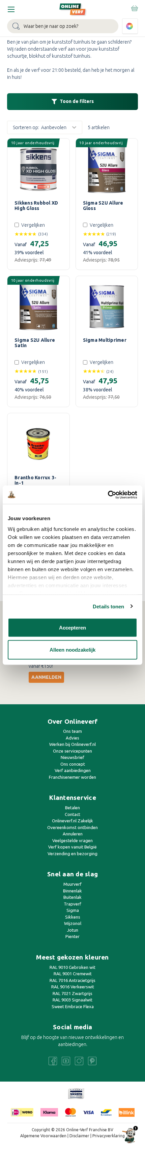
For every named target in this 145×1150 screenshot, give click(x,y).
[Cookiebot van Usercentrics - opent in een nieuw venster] (107, 494)
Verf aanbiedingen (73, 770)
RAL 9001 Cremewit (73, 973)
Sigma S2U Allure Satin (34, 342)
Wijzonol (72, 923)
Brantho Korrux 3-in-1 (35, 480)
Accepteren (72, 628)
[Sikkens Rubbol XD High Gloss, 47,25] (38, 169)
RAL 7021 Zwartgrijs (72, 993)
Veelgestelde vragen (72, 840)
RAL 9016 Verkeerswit (72, 986)
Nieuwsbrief (72, 757)
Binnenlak (72, 890)
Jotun (72, 930)
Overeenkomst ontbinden (72, 827)
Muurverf (72, 884)
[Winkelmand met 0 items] (134, 8)
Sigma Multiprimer (104, 340)
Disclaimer (79, 1136)
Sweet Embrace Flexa (73, 1006)
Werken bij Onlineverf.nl (72, 744)
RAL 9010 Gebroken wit (72, 967)
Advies (72, 737)
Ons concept (72, 764)
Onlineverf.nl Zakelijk (72, 820)
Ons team (72, 731)
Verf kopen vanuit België (72, 846)
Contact (72, 814)
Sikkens (72, 917)
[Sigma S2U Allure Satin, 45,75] (38, 307)
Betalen (72, 807)
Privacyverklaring (108, 1136)
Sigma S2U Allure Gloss (103, 205)
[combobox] (62, 26)
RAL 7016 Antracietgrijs (72, 980)
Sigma (72, 910)
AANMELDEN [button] (46, 677)
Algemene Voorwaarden (43, 1136)
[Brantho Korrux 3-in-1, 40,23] (38, 444)
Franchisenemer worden (72, 777)
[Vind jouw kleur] (130, 26)
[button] (72, 101)
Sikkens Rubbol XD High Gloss (36, 205)
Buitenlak (72, 897)
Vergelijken (33, 225)
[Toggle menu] (11, 9)
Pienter (72, 936)
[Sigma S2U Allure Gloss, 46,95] (107, 169)
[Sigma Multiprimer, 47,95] (107, 307)
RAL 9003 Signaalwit (72, 999)
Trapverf (72, 903)
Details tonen (108, 606)
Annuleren (73, 833)
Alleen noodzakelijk (72, 649)
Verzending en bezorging (72, 853)
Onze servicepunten (72, 751)
